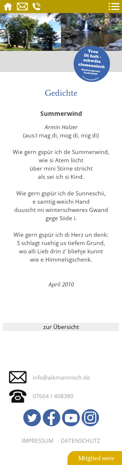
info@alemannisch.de (61, 377)
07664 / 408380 (53, 396)
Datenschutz (80, 440)
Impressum (37, 440)
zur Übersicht (61, 326)
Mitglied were (96, 458)
